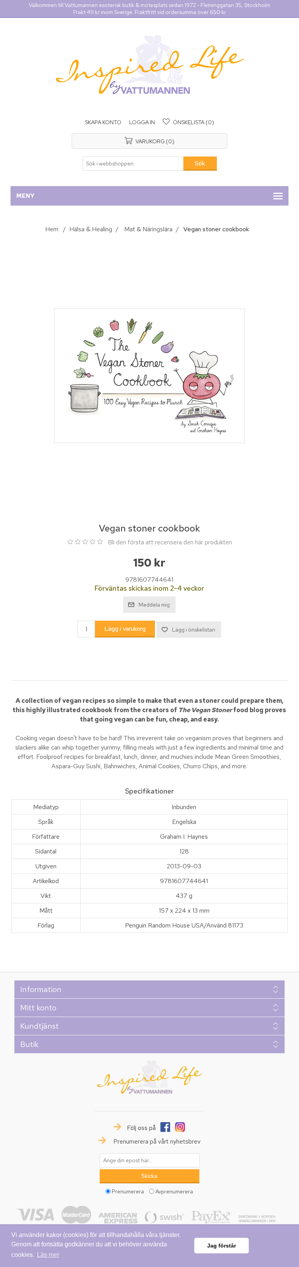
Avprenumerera (174, 1191)
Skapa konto (103, 122)
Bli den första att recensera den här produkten (170, 542)
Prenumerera (128, 1191)
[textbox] (133, 164)
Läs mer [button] (48, 1254)
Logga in (142, 122)
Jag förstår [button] (221, 1245)
